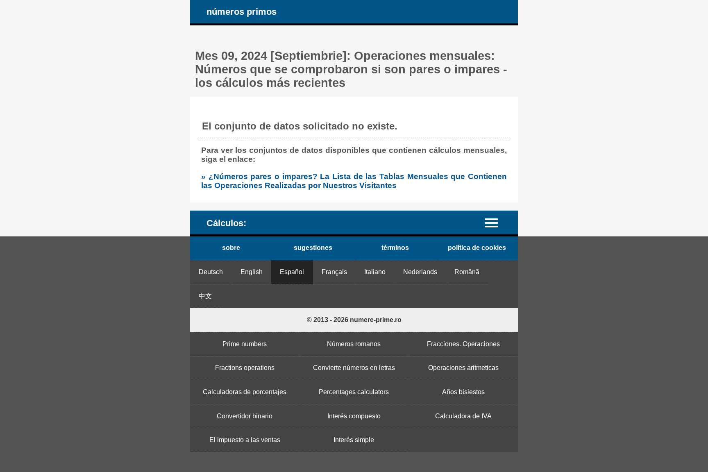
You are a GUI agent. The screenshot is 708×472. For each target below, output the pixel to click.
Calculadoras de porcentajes (244, 391)
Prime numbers (244, 343)
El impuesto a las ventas (244, 439)
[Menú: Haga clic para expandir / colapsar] (496, 222)
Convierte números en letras (354, 367)
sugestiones (313, 247)
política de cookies (477, 247)
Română (466, 271)
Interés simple (354, 439)
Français (334, 271)
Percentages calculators (354, 391)
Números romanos (354, 343)
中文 (205, 296)
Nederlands (420, 271)
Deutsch (211, 271)
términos (395, 247)
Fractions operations (245, 367)
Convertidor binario (244, 416)
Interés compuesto (354, 416)
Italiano (375, 271)
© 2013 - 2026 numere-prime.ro (354, 319)
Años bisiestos (463, 391)
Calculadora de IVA (463, 416)
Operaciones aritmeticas (463, 367)
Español (292, 271)
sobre (231, 247)
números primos (241, 12)
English (252, 271)
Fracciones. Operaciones (463, 343)
